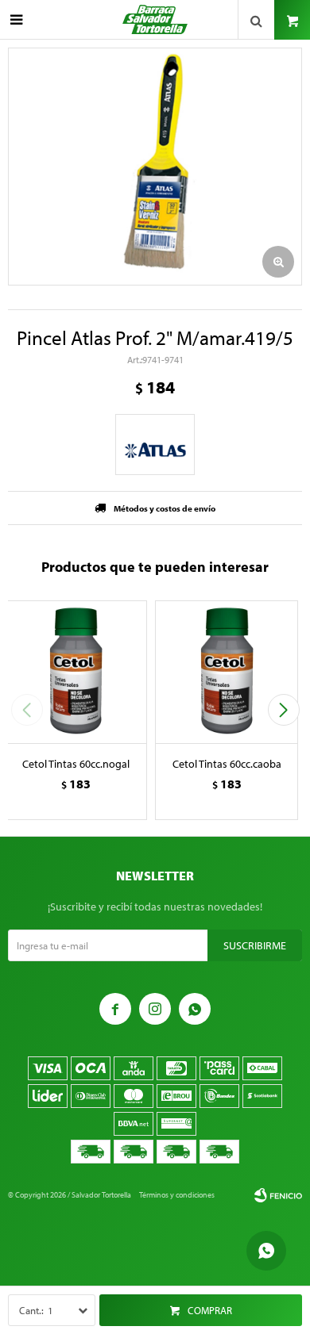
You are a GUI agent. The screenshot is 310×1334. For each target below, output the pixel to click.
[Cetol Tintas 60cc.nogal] (75, 671)
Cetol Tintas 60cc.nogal (76, 764)
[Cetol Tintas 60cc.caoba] (226, 671)
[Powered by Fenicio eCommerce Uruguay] (278, 1195)
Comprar (210, 1310)
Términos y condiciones (177, 1195)
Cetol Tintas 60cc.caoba (226, 764)
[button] (283, 709)
